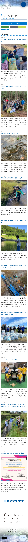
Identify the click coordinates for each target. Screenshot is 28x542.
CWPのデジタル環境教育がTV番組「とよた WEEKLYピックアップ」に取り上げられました (14, 406)
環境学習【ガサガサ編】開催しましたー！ (13, 178)
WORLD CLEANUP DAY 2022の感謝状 (12, 453)
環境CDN (22, 27)
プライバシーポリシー (14, 531)
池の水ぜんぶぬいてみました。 (10, 133)
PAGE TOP (23, 537)
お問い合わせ (14, 529)
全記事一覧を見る (9, 18)
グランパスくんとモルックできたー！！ (12, 359)
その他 (5, 29)
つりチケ (5, 27)
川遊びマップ (14, 27)
